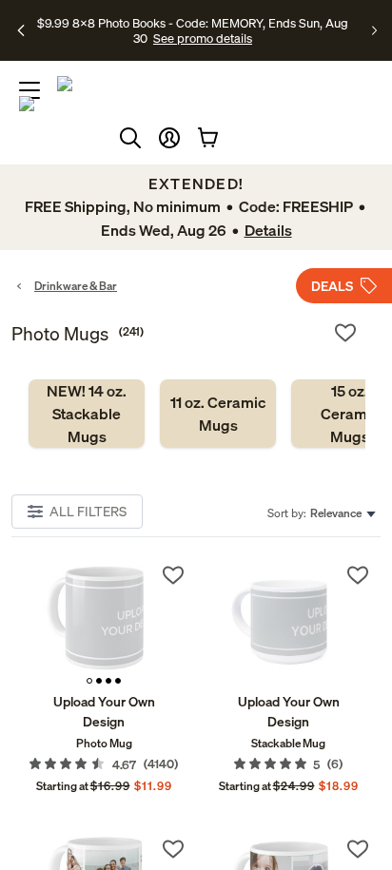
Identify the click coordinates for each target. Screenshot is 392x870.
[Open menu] (29, 90)
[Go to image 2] (99, 681)
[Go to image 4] (118, 681)
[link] (87, 413)
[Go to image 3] (108, 681)
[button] (169, 137)
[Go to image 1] (89, 681)
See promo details (202, 38)
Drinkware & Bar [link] (75, 286)
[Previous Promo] (22, 30)
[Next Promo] (374, 30)
